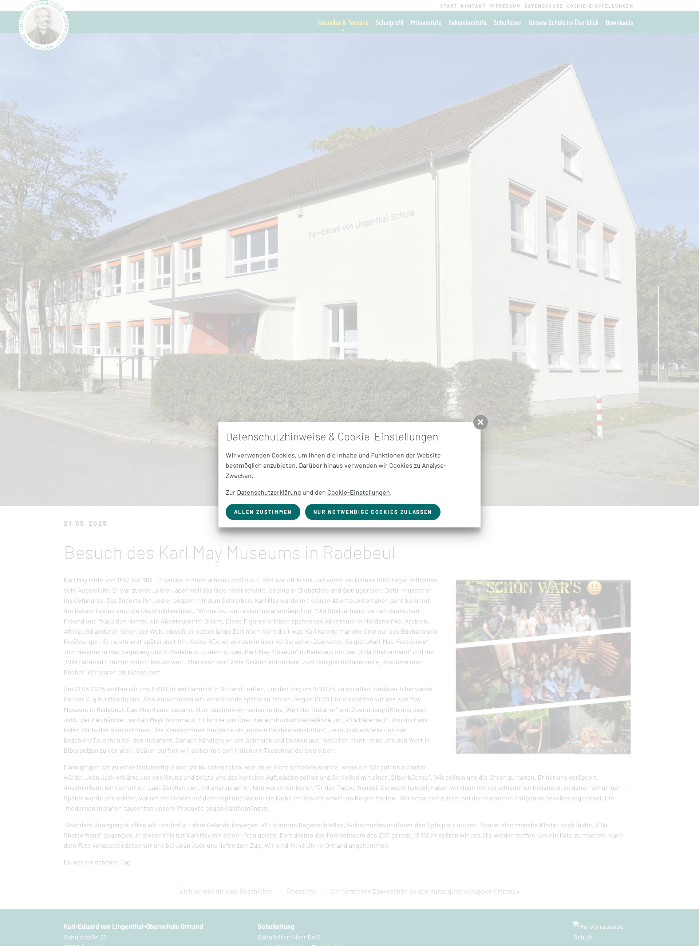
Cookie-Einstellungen (358, 492)
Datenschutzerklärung (269, 492)
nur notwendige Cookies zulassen (373, 512)
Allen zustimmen (263, 512)
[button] (480, 422)
